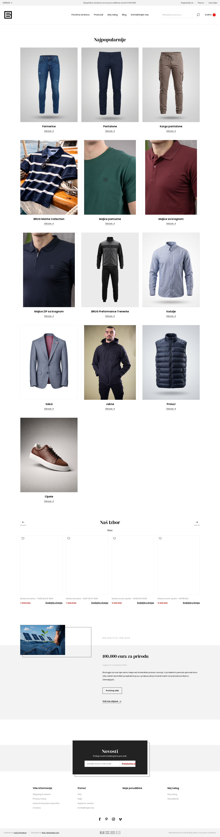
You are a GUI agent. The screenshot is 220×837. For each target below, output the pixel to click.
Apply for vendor (86, 803)
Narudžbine (173, 798)
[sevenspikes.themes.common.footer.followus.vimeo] (120, 819)
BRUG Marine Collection (49, 219)
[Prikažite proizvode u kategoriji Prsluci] (171, 362)
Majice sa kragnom (171, 219)
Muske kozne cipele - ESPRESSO (173, 598)
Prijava (201, 3)
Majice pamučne (110, 219)
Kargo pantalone (171, 126)
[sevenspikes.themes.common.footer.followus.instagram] (113, 819)
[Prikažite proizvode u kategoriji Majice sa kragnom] (171, 177)
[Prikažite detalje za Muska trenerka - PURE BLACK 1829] (41, 567)
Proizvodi (98, 14)
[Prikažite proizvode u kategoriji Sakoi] (49, 362)
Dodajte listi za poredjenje (23, 543)
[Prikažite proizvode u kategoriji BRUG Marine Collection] (49, 177)
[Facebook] (100, 819)
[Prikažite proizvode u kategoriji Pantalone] (110, 85)
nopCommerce (20, 832)
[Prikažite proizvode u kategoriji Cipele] (49, 455)
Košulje (171, 311)
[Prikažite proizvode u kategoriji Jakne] (110, 362)
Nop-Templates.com (50, 832)
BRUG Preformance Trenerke (110, 311)
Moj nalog (113, 14)
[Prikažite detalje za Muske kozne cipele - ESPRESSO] (179, 567)
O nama (37, 807)
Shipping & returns (42, 794)
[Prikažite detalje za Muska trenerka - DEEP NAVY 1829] (87, 567)
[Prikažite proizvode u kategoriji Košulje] (171, 270)
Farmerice (49, 126)
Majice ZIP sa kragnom (49, 311)
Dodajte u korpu (53, 602)
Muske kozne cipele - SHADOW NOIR (129, 598)
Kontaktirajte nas (140, 14)
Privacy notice (39, 798)
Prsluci (171, 404)
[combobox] (179, 15)
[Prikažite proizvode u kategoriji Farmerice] (49, 85)
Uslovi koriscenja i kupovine (46, 803)
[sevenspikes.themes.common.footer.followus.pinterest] (107, 819)
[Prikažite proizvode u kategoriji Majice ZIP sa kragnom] (49, 270)
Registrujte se (187, 3)
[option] (41, 570)
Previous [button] (23, 522)
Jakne (110, 404)
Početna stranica (80, 14)
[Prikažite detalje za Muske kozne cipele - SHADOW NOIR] (133, 567)
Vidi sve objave (110, 701)
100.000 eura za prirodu (125, 656)
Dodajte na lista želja (23, 538)
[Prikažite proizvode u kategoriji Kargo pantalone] (171, 85)
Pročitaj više (112, 690)
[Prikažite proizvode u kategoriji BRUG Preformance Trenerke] (110, 270)
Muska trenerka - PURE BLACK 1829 (36, 598)
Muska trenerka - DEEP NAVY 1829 (82, 598)
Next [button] (197, 522)
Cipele (49, 496)
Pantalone (110, 126)
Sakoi (49, 404)
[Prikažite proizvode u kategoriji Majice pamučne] (110, 177)
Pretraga (198, 15)
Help (80, 798)
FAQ (80, 794)
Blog (124, 14)
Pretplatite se (128, 763)
